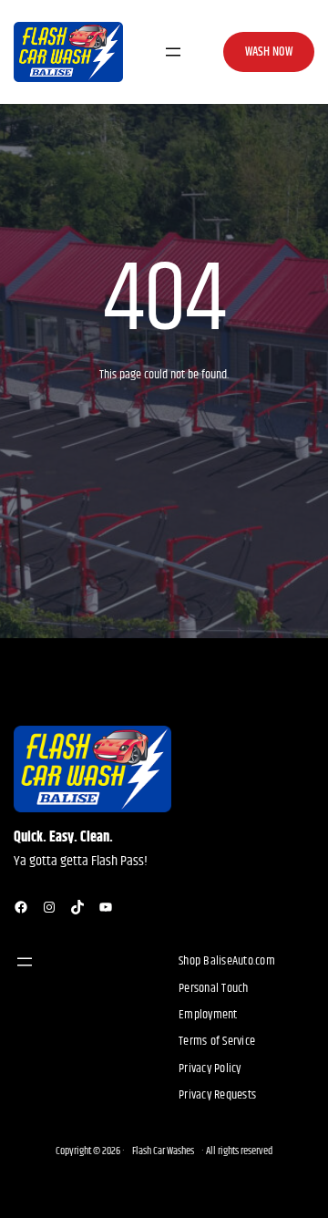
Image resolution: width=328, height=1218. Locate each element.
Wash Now (268, 52)
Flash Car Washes (163, 1151)
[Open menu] (173, 52)
